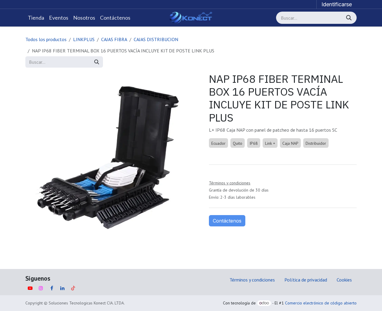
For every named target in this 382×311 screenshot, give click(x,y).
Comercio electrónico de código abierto (321, 303)
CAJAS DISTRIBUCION (156, 39)
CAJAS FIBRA (114, 39)
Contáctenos (227, 221)
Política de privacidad (305, 280)
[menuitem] (36, 17)
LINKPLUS (84, 39)
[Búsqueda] (349, 18)
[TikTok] (73, 288)
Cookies (344, 280)
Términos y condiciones (252, 280)
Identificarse (336, 4)
